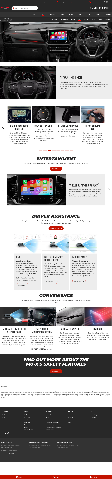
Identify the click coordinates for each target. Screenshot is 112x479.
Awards (70, 424)
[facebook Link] (104, 2)
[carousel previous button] (3, 127)
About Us (70, 417)
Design (73, 19)
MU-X (43, 15)
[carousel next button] (108, 127)
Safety (86, 19)
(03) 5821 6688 (8, 447)
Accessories (49, 420)
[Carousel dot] (40, 150)
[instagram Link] (109, 2)
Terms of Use (93, 417)
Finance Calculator (28, 429)
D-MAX (34, 15)
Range (100, 19)
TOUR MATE (108, 19)
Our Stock (52, 15)
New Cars (26, 415)
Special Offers (27, 422)
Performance (64, 19)
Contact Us (71, 415)
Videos (69, 422)
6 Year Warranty (50, 424)
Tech (79, 19)
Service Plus (49, 415)
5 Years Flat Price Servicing (53, 422)
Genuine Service (50, 429)
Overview (54, 19)
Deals (62, 15)
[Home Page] (5, 8)
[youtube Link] (107, 2)
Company (108, 15)
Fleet (89, 15)
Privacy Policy (93, 415)
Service (71, 15)
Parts (80, 15)
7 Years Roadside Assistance (53, 427)
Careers (70, 420)
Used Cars (26, 420)
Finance (98, 15)
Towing (93, 19)
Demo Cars (27, 417)
